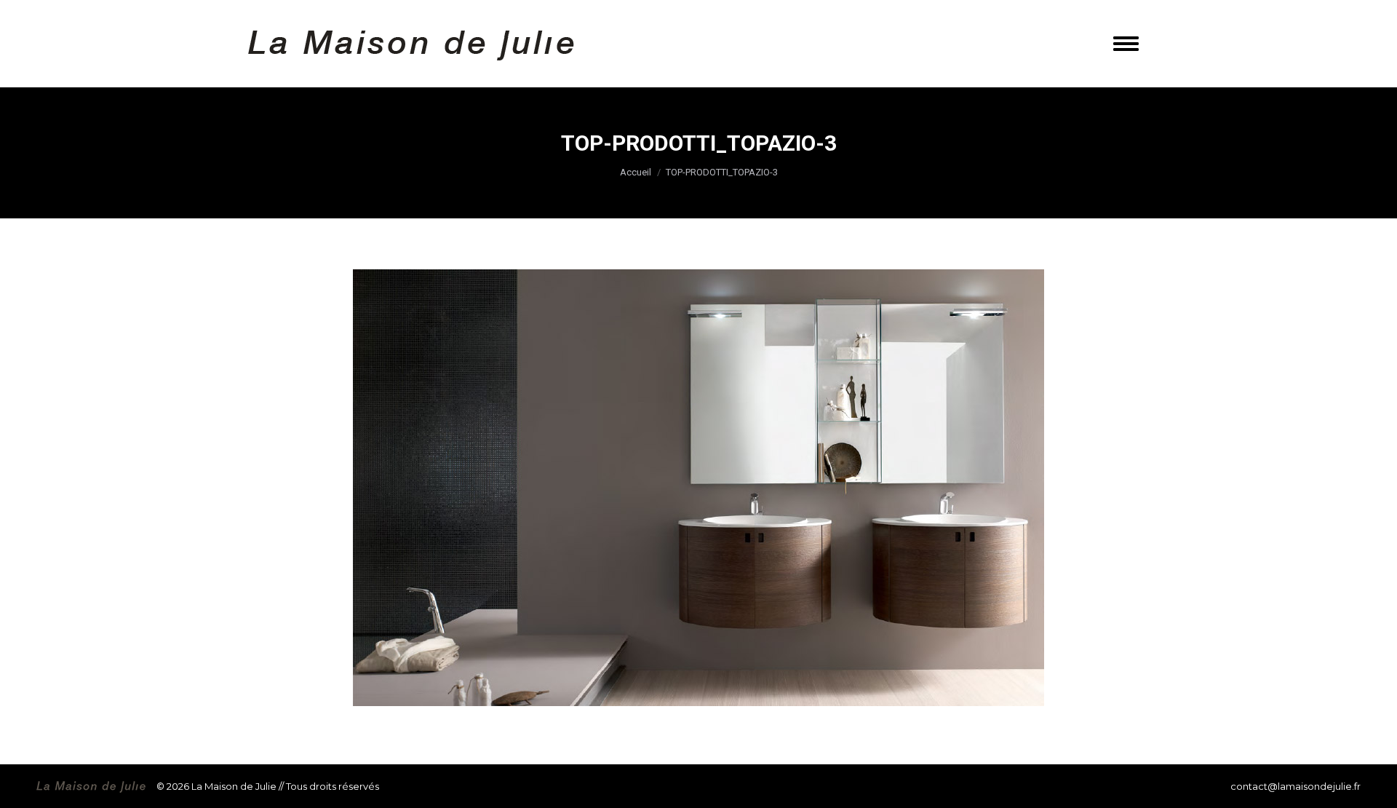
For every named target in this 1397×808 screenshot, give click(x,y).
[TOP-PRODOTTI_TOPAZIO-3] (698, 487)
